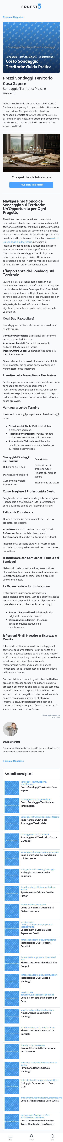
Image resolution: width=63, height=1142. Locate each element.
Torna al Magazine (13, 17)
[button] (10, 1137)
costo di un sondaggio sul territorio (31, 240)
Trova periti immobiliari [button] (31, 185)
